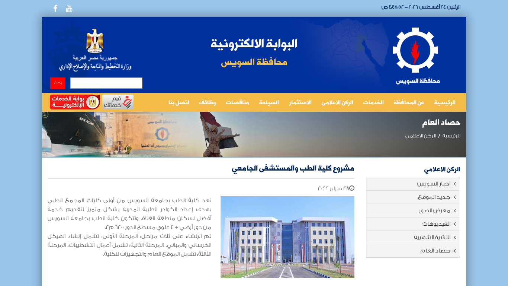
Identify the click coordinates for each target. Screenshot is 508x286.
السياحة (269, 103)
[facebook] (55, 8)
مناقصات (237, 103)
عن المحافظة (409, 103)
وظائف (207, 103)
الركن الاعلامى (337, 103)
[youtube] (68, 8)
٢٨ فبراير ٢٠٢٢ (333, 188)
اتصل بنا (178, 103)
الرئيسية (445, 103)
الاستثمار (300, 103)
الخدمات (373, 103)
